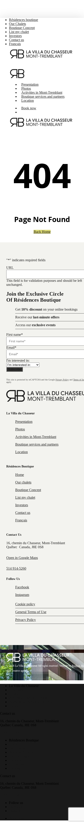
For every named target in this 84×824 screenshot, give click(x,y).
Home (13, 744)
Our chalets (17, 748)
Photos (14, 694)
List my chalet (19, 756)
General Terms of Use (30, 612)
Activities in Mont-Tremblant (29, 698)
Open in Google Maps (22, 558)
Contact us (16, 764)
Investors (15, 760)
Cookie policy (25, 604)
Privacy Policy (62, 379)
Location (15, 706)
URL (10, 268)
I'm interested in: (18, 360)
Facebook (16, 807)
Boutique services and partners (30, 702)
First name (14, 334)
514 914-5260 (16, 568)
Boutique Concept (22, 752)
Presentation (17, 690)
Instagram (16, 811)
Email (11, 347)
